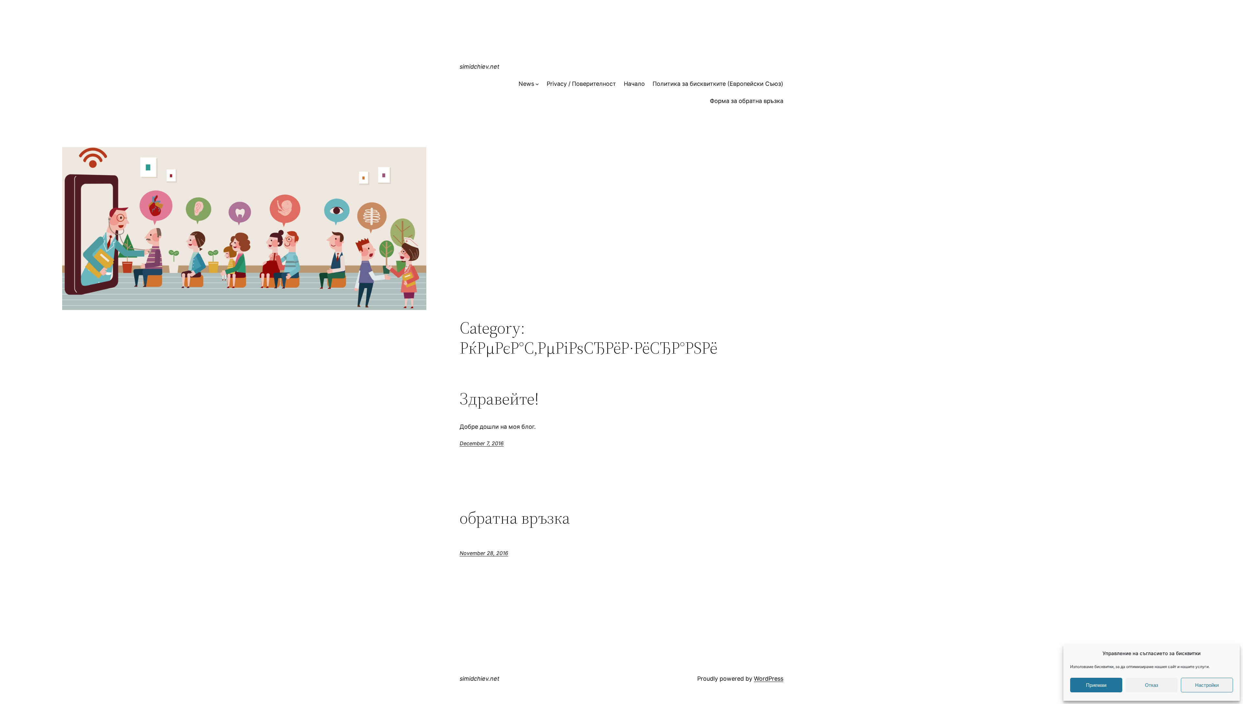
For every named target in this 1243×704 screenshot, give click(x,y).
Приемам (1096, 685)
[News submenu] (537, 84)
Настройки (1207, 685)
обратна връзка (515, 518)
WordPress (768, 678)
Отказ (1151, 685)
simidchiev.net (479, 66)
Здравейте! (499, 398)
